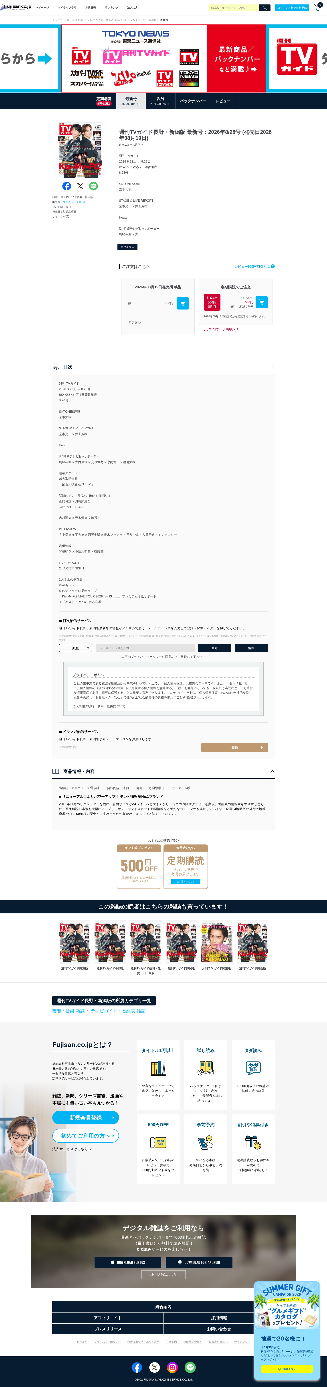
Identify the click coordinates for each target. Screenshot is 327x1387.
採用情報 (219, 1318)
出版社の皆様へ (193, 1341)
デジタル (134, 322)
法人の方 (132, 7)
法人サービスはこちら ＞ (72, 1149)
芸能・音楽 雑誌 (73, 20)
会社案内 (171, 1341)
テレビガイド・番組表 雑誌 (103, 20)
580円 (169, 303)
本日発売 (90, 7)
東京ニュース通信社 (75, 202)
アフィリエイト (108, 1318)
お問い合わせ (219, 1329)
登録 (235, 747)
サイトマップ (242, 1341)
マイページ (42, 7)
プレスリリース (108, 1329)
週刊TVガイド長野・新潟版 (140, 20)
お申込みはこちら (186, 881)
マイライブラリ (67, 7)
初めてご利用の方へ (85, 1136)
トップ (56, 20)
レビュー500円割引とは (254, 266)
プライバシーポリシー (107, 1341)
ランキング (111, 7)
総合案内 (163, 1307)
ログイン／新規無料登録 (292, 7)
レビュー (223, 101)
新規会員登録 (86, 1118)
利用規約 (82, 1341)
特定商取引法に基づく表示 (143, 1341)
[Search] (264, 7)
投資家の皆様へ (218, 1341)
